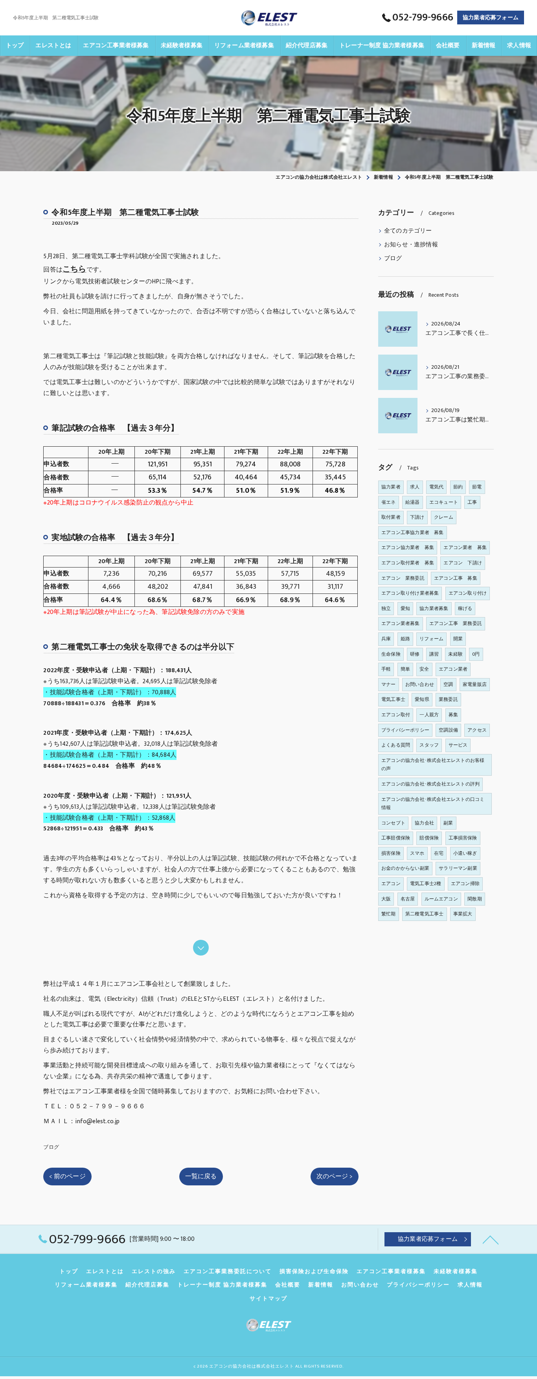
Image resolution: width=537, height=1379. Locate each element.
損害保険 (391, 853)
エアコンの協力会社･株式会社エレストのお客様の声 (432, 764)
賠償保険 (429, 838)
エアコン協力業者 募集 (407, 547)
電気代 (436, 487)
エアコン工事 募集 (455, 578)
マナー (388, 684)
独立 (386, 608)
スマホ (417, 853)
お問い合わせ (419, 684)
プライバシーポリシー (405, 730)
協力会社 (424, 823)
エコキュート (443, 502)
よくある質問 (395, 745)
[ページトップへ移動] (490, 1239)
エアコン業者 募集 (465, 547)
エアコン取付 (395, 715)
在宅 (438, 853)
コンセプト (393, 823)
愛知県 (422, 699)
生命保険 (391, 654)
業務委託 (448, 699)
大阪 (386, 899)
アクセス (477, 730)
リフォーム (431, 639)
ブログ (51, 1147)
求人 (414, 487)
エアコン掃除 (465, 883)
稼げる (465, 608)
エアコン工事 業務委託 (455, 623)
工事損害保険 (463, 838)
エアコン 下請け (462, 563)
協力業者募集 (433, 608)
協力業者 (391, 487)
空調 (448, 684)
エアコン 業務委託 (403, 578)
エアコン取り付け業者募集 (410, 593)
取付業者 (391, 517)
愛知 (405, 608)
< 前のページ (67, 1176)
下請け (417, 517)
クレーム (443, 517)
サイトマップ (268, 1298)
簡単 (405, 669)
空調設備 (448, 730)
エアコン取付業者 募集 (407, 563)
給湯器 (412, 502)
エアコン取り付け (468, 593)
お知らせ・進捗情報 (411, 245)
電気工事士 (393, 699)
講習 (434, 654)
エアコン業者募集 (400, 623)
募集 (453, 715)
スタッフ (429, 745)
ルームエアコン (441, 899)
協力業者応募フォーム (491, 17)
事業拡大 (463, 914)
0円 (476, 654)
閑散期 (474, 899)
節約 (458, 487)
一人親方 (429, 715)
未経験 (455, 654)
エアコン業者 (453, 669)
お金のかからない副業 (405, 868)
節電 (477, 487)
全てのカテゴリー (408, 231)
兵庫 (386, 639)
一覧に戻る (201, 1176)
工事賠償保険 (395, 838)
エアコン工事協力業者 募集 (412, 532)
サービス (458, 745)
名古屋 (408, 899)
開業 (458, 639)
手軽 (386, 669)
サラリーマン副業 (458, 868)
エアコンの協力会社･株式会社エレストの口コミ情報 (432, 803)
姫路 (405, 639)
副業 (448, 823)
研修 (414, 654)
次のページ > (334, 1176)
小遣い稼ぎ (465, 853)
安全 (424, 669)
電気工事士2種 (425, 883)
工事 (472, 502)
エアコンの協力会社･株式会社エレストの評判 (430, 784)
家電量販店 (475, 684)
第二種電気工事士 (424, 914)
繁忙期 (388, 914)
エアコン (391, 883)
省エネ (388, 502)
